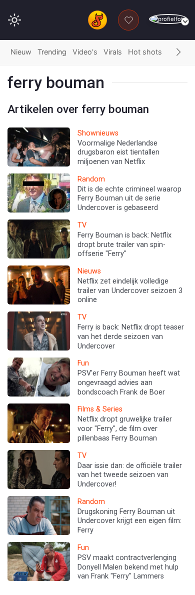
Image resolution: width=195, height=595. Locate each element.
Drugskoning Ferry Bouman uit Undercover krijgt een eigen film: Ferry (130, 521)
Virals (113, 52)
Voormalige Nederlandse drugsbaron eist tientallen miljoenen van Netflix (119, 152)
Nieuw (21, 52)
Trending (52, 52)
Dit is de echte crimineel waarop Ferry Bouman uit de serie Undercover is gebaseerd (130, 198)
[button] (179, 52)
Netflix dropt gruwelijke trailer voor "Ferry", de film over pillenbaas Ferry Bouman (125, 428)
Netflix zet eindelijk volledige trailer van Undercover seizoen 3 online (130, 290)
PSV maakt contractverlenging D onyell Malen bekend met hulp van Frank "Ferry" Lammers (128, 567)
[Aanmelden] (168, 19)
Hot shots (145, 52)
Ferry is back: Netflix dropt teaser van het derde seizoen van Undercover (131, 336)
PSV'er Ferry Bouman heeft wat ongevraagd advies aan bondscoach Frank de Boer (129, 382)
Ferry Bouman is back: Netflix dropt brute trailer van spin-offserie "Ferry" (125, 244)
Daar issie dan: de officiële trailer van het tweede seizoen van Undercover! (130, 475)
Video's (85, 52)
